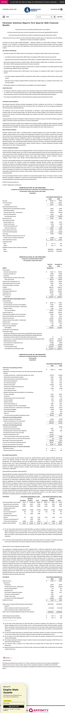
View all (62, 2)
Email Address (7, 700)
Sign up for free (14, 706)
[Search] (51, 16)
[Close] (24, 685)
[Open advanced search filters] (54, 16)
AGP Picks (4, 2)
